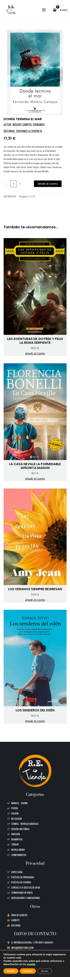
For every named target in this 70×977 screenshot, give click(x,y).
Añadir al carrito (48, 184)
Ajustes (44, 971)
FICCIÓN (31, 196)
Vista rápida (35, 332)
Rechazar (27, 971)
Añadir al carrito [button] (35, 353)
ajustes (31, 964)
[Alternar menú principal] (44, 10)
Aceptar (11, 971)
